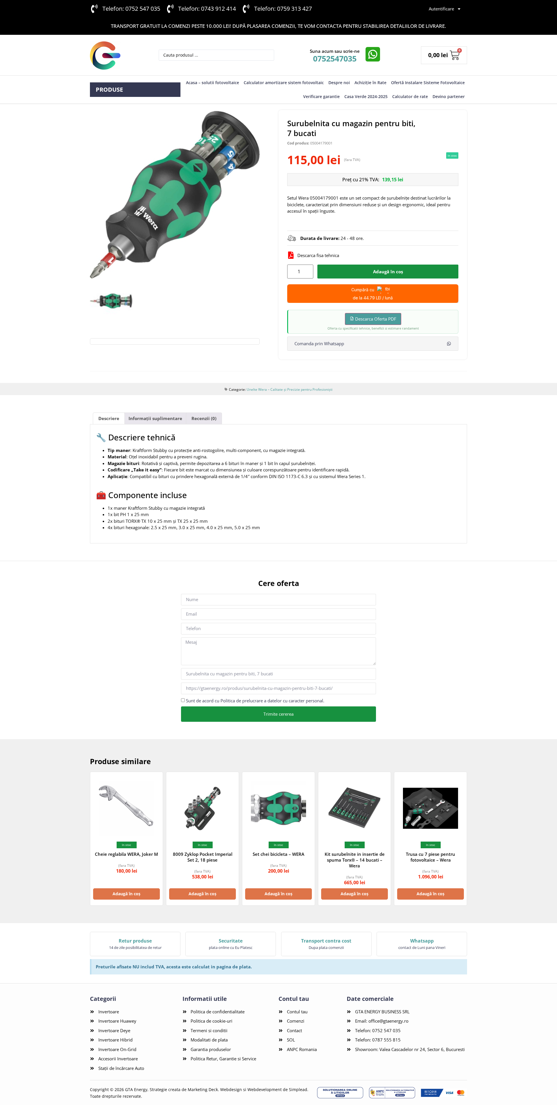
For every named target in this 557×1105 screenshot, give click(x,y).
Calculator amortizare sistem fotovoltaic (284, 82)
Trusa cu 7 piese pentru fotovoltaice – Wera (430, 857)
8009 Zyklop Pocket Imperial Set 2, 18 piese (202, 857)
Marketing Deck (203, 1089)
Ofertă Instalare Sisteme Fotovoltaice (428, 82)
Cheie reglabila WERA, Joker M (126, 854)
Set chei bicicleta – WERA (278, 854)
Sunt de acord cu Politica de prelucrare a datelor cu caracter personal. (255, 700)
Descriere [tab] (108, 418)
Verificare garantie (321, 96)
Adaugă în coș (388, 271)
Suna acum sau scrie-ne (335, 51)
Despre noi (339, 82)
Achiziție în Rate (370, 82)
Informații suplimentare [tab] (155, 418)
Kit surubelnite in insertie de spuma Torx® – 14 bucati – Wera (355, 860)
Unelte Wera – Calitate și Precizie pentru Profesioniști (289, 389)
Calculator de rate (410, 96)
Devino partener (449, 96)
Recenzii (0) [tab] (203, 418)
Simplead (298, 1089)
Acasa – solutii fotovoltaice (212, 82)
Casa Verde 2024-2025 (366, 96)
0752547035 (335, 58)
